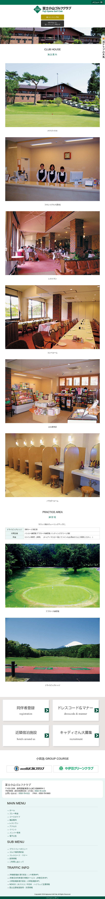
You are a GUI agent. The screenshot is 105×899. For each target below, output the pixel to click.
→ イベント (12, 830)
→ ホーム (11, 810)
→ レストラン (12, 823)
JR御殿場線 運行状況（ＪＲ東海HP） (24, 875)
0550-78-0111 (25, 793)
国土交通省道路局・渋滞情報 (21, 888)
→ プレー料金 (12, 814)
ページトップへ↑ (52, 898)
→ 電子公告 (12, 836)
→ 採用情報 (12, 859)
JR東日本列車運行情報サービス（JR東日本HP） (29, 878)
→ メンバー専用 (13, 833)
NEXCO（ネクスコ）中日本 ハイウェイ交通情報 (29, 884)
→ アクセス (12, 826)
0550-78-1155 (40, 791)
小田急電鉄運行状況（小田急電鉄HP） (25, 881)
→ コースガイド (13, 817)
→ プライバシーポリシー (17, 849)
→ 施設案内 (12, 820)
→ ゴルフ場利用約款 (15, 852)
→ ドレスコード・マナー (17, 855)
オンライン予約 (54, 17)
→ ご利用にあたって (15, 862)
